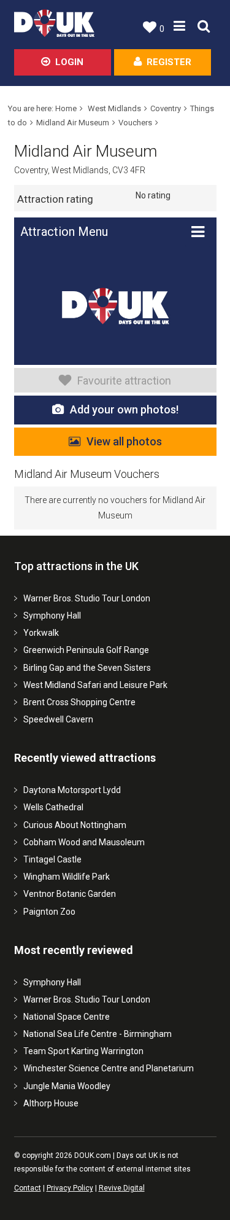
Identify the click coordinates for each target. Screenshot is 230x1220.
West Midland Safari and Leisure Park (95, 685)
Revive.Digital (122, 1188)
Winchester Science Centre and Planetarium (108, 1068)
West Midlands (114, 108)
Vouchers (135, 122)
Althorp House (51, 1103)
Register (169, 62)
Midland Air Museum (72, 122)
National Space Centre (66, 1017)
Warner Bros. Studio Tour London (86, 598)
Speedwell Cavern (58, 719)
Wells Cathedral (53, 807)
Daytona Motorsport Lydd (72, 790)
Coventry (165, 108)
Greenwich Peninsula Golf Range (86, 650)
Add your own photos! (124, 409)
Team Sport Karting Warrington (83, 1051)
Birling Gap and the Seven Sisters (87, 668)
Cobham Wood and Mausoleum (84, 842)
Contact (27, 1188)
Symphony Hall (52, 615)
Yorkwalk (41, 633)
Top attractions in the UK (76, 566)
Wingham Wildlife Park (66, 877)
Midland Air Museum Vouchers (86, 473)
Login (69, 62)
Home (66, 108)
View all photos (124, 441)
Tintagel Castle (52, 859)
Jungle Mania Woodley (66, 1086)
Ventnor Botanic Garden (69, 894)
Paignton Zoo (49, 912)
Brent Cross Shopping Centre (79, 702)
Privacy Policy (70, 1188)
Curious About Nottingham (74, 825)
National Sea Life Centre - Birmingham (97, 1034)
